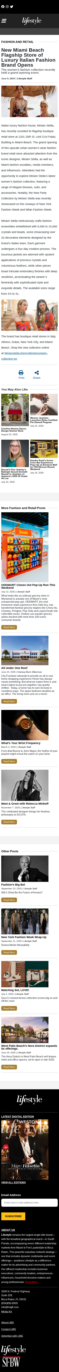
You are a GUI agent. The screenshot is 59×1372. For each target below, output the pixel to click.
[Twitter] (11, 6)
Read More (9, 627)
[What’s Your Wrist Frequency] (24, 726)
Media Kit (6, 1311)
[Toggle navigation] (3, 20)
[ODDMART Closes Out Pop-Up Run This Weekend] (24, 548)
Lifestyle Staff (24, 78)
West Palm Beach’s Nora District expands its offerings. (29, 1047)
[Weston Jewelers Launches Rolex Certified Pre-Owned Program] (44, 405)
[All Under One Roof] (24, 651)
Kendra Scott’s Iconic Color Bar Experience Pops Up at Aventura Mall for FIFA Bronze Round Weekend (43, 464)
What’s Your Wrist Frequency (20, 743)
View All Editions (13, 1182)
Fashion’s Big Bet (13, 884)
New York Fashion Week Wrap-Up (23, 937)
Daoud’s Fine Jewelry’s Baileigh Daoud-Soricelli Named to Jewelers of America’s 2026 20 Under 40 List (14, 474)
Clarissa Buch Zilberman (29, 672)
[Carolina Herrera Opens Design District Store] (15, 410)
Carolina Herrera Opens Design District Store (13, 429)
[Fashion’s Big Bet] (24, 869)
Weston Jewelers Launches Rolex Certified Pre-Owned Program (43, 420)
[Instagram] (7, 6)
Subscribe (13, 1216)
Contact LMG (8, 1329)
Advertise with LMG (12, 1335)
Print (21, 377)
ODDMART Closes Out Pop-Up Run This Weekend (28, 586)
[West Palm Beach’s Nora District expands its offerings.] (24, 1030)
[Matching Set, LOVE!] (24, 975)
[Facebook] (2, 6)
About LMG (7, 1322)
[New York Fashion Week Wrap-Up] (24, 922)
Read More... (32, 1282)
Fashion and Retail (17, 41)
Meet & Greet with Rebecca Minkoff (24, 803)
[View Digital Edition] (24, 1149)
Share (36, 377)
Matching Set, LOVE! (15, 990)
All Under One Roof (14, 668)
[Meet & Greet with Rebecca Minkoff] (24, 786)
